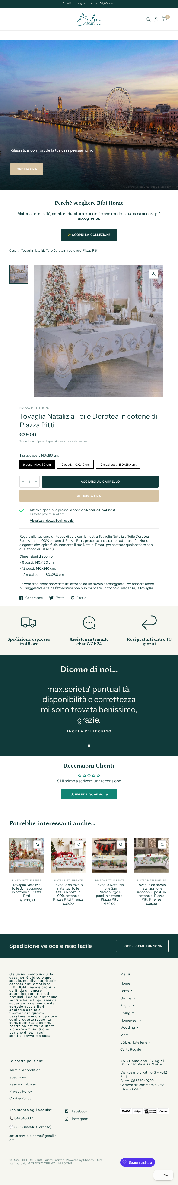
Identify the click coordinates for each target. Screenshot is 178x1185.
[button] (26, 169)
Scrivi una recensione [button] (89, 794)
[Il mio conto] (156, 19)
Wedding (127, 1027)
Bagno (125, 1005)
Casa (12, 250)
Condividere (34, 598)
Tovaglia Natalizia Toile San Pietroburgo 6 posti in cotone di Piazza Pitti (110, 892)
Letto (124, 991)
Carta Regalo (130, 1049)
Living (125, 1013)
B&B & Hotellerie (133, 1042)
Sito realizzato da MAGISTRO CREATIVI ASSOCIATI (56, 1161)
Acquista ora (89, 496)
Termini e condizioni (25, 1070)
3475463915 (24, 1118)
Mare (124, 1035)
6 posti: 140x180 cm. (37, 463)
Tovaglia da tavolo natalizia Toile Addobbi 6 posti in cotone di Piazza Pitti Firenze (151, 892)
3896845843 (24, 1127)
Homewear (129, 1020)
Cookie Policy (20, 1098)
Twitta (60, 598)
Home (125, 983)
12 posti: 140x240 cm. (75, 463)
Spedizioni (17, 1077)
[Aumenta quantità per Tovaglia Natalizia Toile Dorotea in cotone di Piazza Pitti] (35, 481)
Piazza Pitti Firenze (26, 880)
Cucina (126, 998)
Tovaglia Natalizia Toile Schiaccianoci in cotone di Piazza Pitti (26, 890)
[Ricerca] (149, 19)
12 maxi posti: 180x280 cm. (118, 463)
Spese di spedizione (49, 441)
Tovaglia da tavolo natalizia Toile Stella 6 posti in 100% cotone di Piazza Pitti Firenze (68, 892)
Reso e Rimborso (22, 1084)
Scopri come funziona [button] (142, 946)
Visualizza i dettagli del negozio (52, 520)
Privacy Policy (20, 1091)
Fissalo (81, 598)
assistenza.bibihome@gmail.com (32, 1137)
